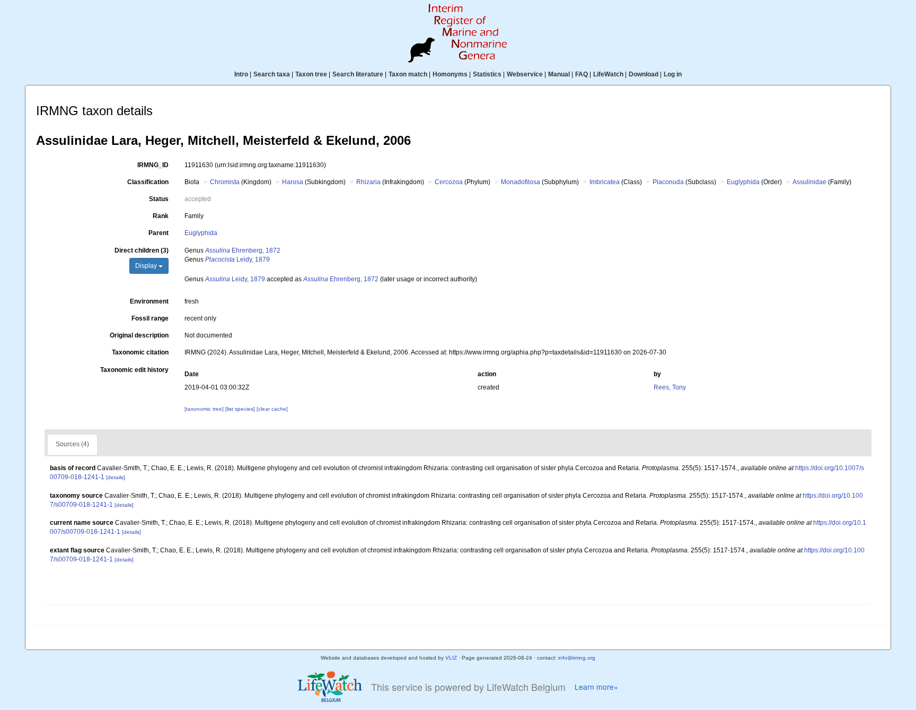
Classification (148, 182)
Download (643, 74)
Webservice (525, 74)
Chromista (225, 182)
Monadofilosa (520, 182)
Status (159, 199)
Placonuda (668, 182)
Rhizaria (368, 182)
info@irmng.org (576, 658)
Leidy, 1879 (237, 259)
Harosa (292, 182)
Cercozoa (449, 182)
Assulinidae (809, 182)
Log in (673, 74)
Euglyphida (743, 182)
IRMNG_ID (153, 165)
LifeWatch (608, 74)
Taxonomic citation (140, 352)
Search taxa (271, 74)
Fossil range (150, 318)
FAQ (581, 74)
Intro (241, 74)
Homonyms (450, 74)
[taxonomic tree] (204, 409)
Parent (158, 233)
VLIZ (451, 658)
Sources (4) (72, 444)
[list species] (241, 409)
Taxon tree (311, 74)
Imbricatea (604, 182)
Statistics (487, 74)
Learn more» (596, 687)
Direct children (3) (141, 250)
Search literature (357, 74)
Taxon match (408, 74)
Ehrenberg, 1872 (242, 250)
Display (146, 266)
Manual (559, 74)
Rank (161, 216)
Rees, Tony (670, 387)
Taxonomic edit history (134, 370)
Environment (149, 301)
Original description (139, 335)
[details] (115, 477)
